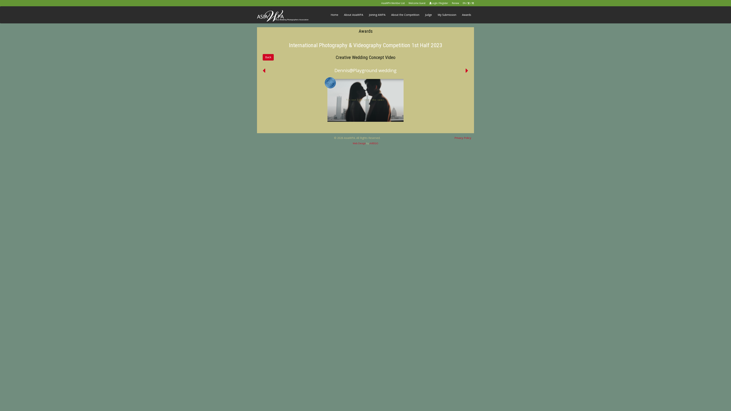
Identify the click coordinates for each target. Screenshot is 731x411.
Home (334, 15)
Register (443, 3)
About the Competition (405, 15)
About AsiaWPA (353, 15)
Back (268, 57)
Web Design (359, 143)
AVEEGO (373, 143)
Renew (455, 3)
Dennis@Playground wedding (365, 70)
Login (434, 3)
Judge (428, 15)
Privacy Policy (462, 138)
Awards (466, 15)
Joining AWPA (377, 15)
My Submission (447, 15)
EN (464, 3)
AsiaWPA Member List (393, 3)
